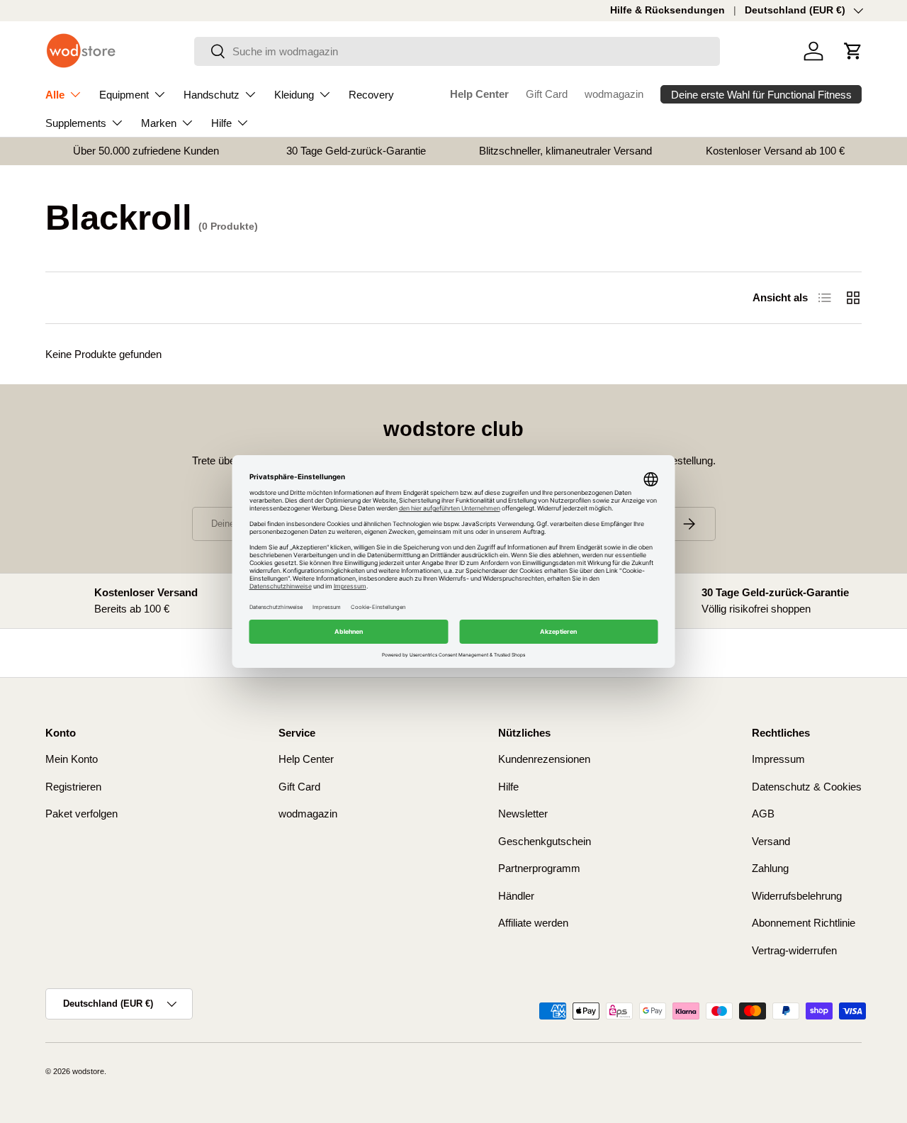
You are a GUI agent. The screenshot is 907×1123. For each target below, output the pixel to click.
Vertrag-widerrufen (794, 950)
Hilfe (221, 123)
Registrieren (73, 787)
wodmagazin (614, 94)
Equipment (124, 95)
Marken (158, 123)
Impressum (778, 759)
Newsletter (523, 814)
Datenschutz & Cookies (807, 787)
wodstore (88, 1071)
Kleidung (294, 95)
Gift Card (547, 94)
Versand (771, 841)
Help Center (479, 94)
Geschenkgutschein (544, 841)
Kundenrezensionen (544, 759)
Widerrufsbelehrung (797, 896)
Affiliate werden (533, 923)
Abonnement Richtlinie (803, 923)
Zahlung (770, 868)
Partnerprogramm (539, 868)
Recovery (371, 95)
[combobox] (457, 51)
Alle (54, 95)
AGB (763, 814)
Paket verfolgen (81, 814)
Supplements (75, 123)
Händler (516, 896)
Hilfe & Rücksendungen (667, 10)
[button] (853, 51)
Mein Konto (71, 759)
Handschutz (212, 95)
